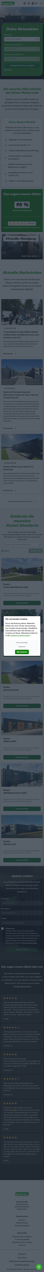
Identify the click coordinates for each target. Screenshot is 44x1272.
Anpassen (22, 647)
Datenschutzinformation (20, 635)
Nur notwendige (22, 643)
